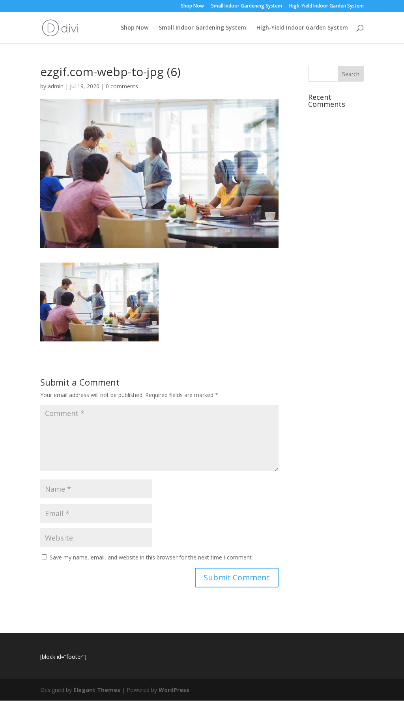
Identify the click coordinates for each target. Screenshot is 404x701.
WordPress (174, 690)
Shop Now (192, 6)
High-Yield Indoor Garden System (326, 6)
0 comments (122, 86)
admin (56, 86)
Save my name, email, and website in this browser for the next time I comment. (151, 557)
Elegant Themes (96, 690)
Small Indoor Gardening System (246, 6)
